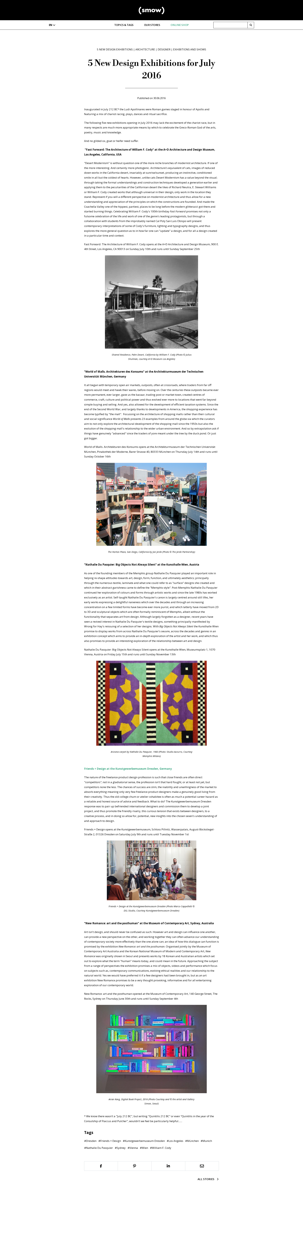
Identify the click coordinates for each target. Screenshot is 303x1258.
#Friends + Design (109, 1141)
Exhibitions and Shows (189, 49)
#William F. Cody (160, 1148)
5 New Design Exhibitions (115, 49)
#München (192, 1141)
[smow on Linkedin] (168, 1166)
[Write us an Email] (202, 1166)
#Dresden (90, 1141)
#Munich (206, 1141)
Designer (164, 49)
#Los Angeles (175, 1141)
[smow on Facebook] (101, 1166)
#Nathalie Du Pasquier (98, 1148)
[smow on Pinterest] (135, 1166)
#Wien (144, 1148)
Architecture (145, 49)
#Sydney (120, 1148)
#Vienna (133, 1148)
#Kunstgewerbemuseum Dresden (144, 1141)
